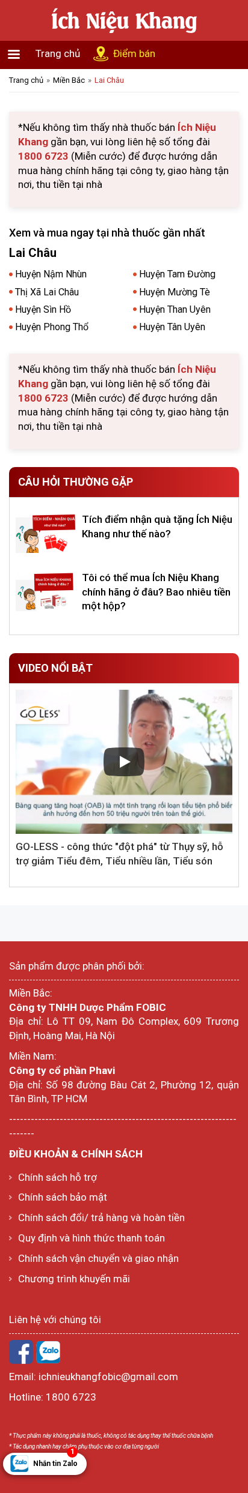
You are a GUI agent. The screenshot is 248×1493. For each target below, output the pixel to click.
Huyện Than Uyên (175, 309)
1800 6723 (71, 1397)
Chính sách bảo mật (62, 1197)
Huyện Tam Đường (177, 274)
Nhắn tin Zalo (55, 1460)
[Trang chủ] (124, 19)
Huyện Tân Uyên (172, 327)
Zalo (48, 1352)
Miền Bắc (69, 80)
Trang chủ (58, 53)
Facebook (21, 1352)
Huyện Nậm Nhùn (51, 274)
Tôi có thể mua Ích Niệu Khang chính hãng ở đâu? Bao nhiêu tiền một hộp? (156, 592)
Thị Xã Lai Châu (47, 292)
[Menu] (13, 55)
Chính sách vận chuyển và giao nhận (98, 1258)
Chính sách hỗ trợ (57, 1177)
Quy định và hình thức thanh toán (91, 1238)
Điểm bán (134, 53)
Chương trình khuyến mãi (74, 1279)
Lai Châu (109, 80)
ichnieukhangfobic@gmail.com (108, 1377)
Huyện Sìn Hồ (43, 309)
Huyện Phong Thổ (51, 327)
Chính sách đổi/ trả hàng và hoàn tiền (101, 1217)
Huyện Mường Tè (174, 292)
